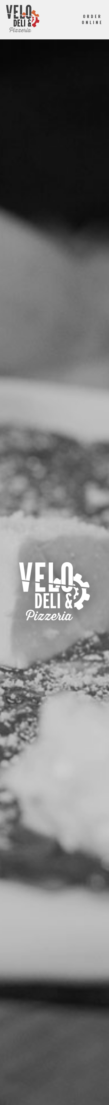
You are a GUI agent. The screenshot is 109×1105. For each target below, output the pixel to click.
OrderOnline (92, 19)
